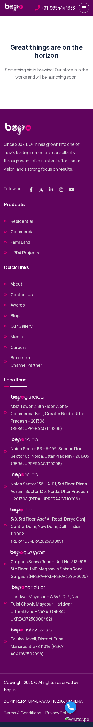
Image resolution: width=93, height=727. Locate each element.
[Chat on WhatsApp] (77, 719)
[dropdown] (84, 8)
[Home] (14, 7)
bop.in (10, 690)
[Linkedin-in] (51, 189)
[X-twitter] (41, 189)
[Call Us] (77, 707)
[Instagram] (61, 189)
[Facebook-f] (31, 189)
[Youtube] (71, 189)
